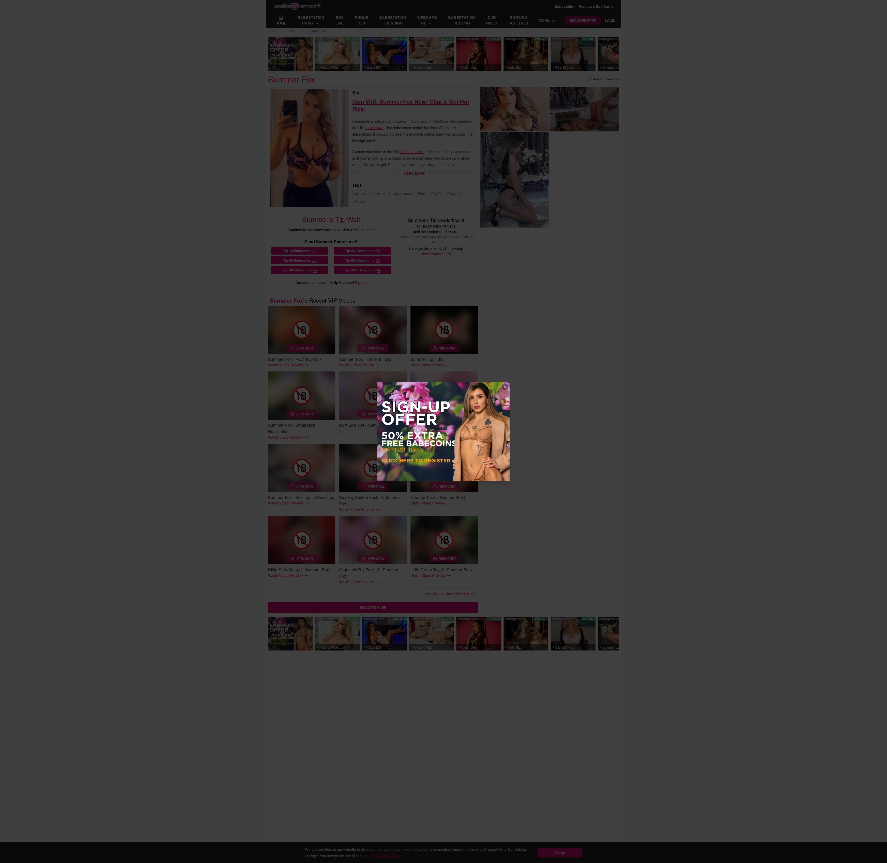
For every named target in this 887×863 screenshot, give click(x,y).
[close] (505, 386)
